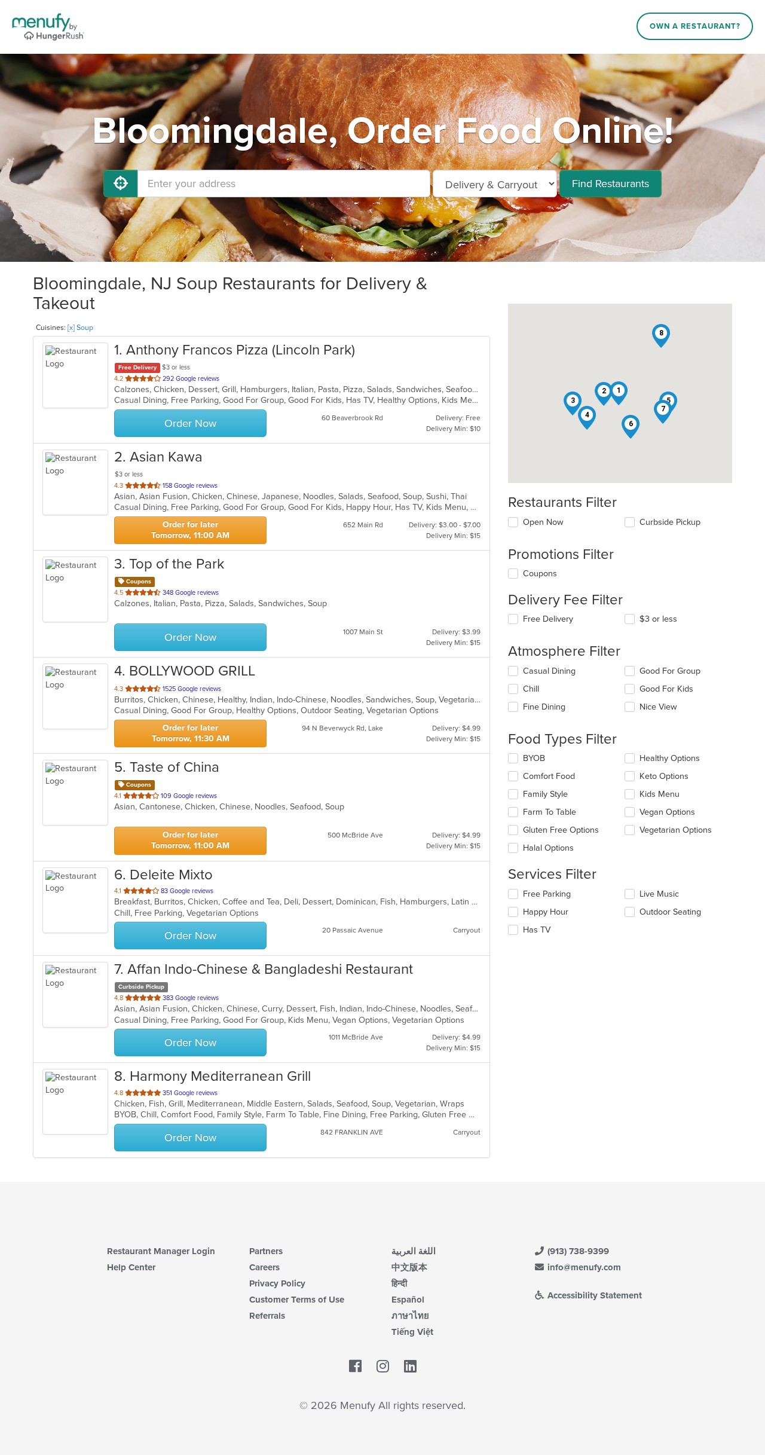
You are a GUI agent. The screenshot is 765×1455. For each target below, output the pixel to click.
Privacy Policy (277, 1283)
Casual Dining (549, 671)
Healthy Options (669, 758)
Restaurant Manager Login (161, 1251)
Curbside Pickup (669, 522)
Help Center (131, 1267)
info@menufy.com (583, 1267)
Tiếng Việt (412, 1331)
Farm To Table (549, 812)
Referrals (267, 1315)
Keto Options (663, 776)
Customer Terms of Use (296, 1299)
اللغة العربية (413, 1251)
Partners (266, 1251)
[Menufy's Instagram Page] (383, 1366)
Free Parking (547, 894)
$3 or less (658, 619)
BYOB (534, 758)
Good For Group (669, 671)
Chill (531, 689)
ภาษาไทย (410, 1315)
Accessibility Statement (593, 1295)
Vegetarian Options (675, 830)
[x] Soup (80, 327)
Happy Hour (545, 912)
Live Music (659, 894)
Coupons (540, 573)
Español (407, 1299)
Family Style (545, 794)
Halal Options (548, 848)
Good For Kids (666, 689)
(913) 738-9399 (577, 1251)
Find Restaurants (610, 183)
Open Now (543, 522)
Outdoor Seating (670, 912)
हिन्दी (399, 1283)
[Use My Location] (120, 183)
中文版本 (409, 1267)
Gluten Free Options (561, 830)
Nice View (658, 707)
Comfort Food (549, 776)
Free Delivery (548, 619)
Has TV (536, 930)
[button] (619, 393)
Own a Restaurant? (695, 26)
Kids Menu (659, 794)
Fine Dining (544, 707)
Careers (264, 1267)
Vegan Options (667, 812)
